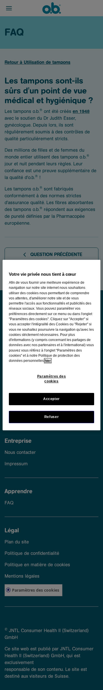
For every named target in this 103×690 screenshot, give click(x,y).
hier (48, 361)
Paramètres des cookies (51, 378)
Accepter (51, 399)
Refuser (51, 417)
